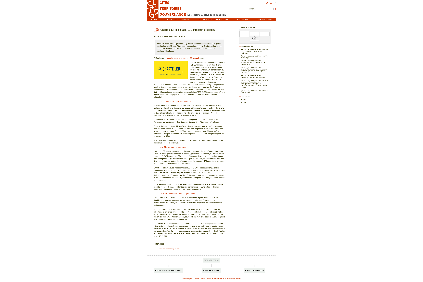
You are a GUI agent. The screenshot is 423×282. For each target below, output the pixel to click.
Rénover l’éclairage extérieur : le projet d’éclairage (254, 57)
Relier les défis (243, 19)
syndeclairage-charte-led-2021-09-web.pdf (182, 58)
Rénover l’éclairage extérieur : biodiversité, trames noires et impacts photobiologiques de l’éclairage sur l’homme (254, 70)
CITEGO (154, 19)
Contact (196, 278)
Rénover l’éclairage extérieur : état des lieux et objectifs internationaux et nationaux (254, 51)
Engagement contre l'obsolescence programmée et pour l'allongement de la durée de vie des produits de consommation (244, 33)
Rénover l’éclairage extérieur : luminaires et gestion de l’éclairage (253, 76)
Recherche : (252, 9)
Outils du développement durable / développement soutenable (264, 33)
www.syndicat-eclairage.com (168, 249)
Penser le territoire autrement (178, 19)
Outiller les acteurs (264, 19)
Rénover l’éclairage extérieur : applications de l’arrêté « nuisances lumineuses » (253, 62)
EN (267, 3)
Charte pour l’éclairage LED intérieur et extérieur (254, 38)
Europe (243, 102)
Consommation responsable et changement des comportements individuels (254, 33)
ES (271, 3)
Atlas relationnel (211, 270)
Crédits (202, 278)
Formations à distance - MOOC (168, 270)
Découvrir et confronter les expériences (213, 19)
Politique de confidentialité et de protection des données (223, 278)
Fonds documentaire (254, 270)
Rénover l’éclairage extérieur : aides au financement (254, 91)
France (243, 99)
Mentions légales (187, 278)
